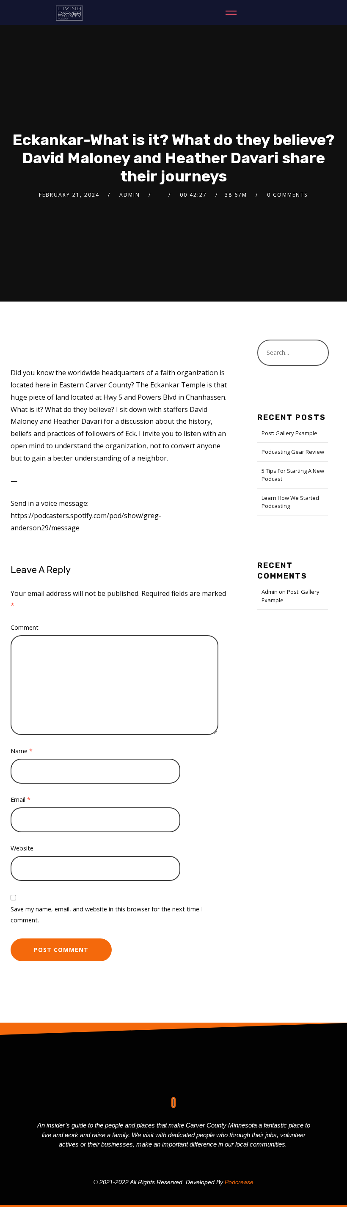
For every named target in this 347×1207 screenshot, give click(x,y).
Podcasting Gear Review (293, 451)
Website (22, 848)
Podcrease (239, 1182)
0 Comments (287, 194)
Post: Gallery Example (289, 433)
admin (129, 194)
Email (20, 800)
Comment (25, 627)
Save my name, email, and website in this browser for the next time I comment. (107, 914)
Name (22, 751)
